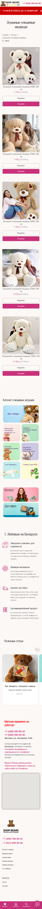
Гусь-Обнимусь (10, 464)
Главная (5, 35)
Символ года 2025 (30, 464)
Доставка (10, 506)
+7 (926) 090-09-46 (32, 3)
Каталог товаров (7, 849)
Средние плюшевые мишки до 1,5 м (30, 430)
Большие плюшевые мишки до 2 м (11, 448)
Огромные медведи (7, 865)
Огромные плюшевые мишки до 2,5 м (29, 449)
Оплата (9, 490)
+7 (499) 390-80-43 (15, 731)
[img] (11, 470)
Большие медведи (7, 861)
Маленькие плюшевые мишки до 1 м (10, 430)
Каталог (14, 35)
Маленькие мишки (7, 853)
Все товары (13, 414)
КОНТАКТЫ (5, 878)
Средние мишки (6, 857)
